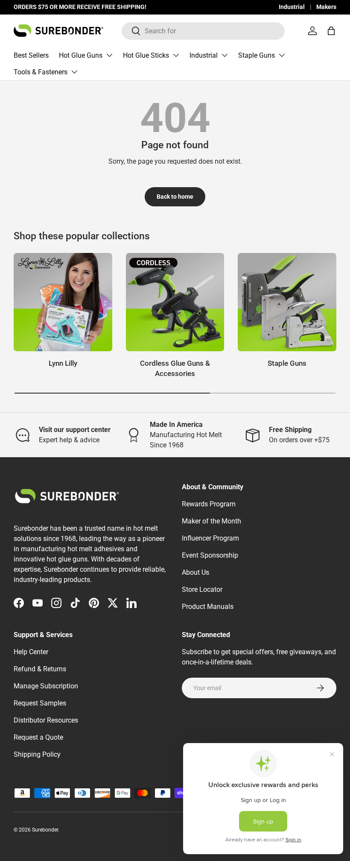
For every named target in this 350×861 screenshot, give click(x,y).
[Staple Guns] (287, 302)
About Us (195, 572)
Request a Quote (38, 737)
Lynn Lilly (63, 363)
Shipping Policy (37, 754)
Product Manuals (207, 606)
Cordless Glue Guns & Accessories (175, 368)
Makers (326, 7)
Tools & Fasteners (40, 72)
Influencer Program (210, 538)
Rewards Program (209, 504)
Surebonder (45, 830)
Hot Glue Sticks (146, 55)
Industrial (292, 7)
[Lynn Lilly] (63, 302)
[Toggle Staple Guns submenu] (282, 55)
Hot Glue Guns (80, 55)
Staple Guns (256, 55)
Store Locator (202, 589)
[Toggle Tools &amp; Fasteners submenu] (74, 72)
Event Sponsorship (210, 555)
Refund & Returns (40, 669)
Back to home (175, 196)
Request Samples (40, 703)
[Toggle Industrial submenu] (224, 55)
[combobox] (203, 31)
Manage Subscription (46, 686)
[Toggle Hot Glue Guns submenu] (109, 55)
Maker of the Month (211, 521)
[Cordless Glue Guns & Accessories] (175, 302)
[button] (331, 30)
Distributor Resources (46, 720)
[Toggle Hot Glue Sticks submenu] (176, 55)
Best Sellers (31, 55)
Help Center (31, 652)
